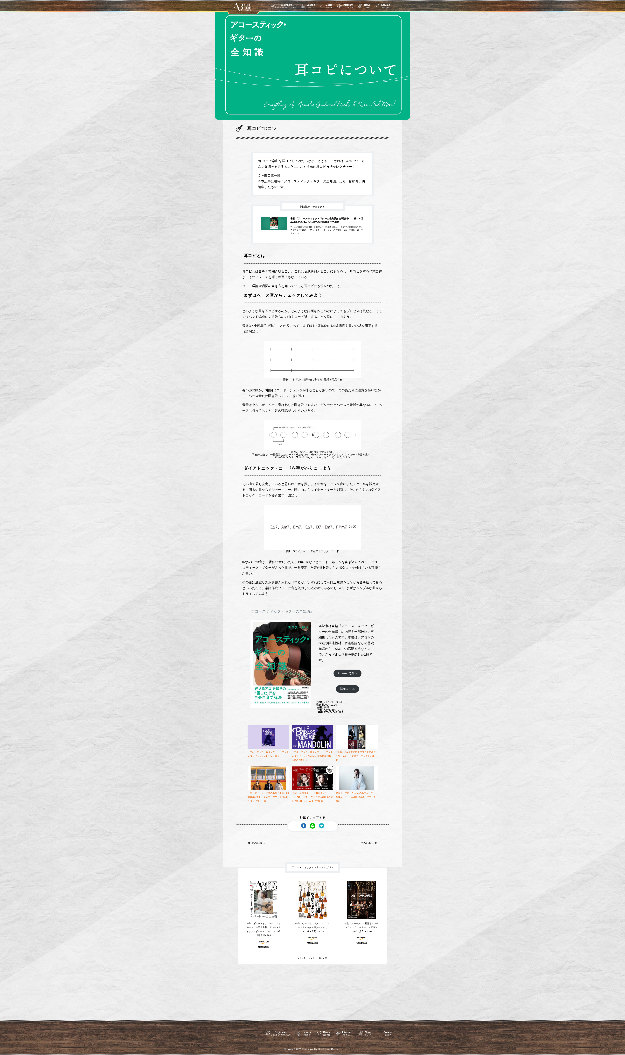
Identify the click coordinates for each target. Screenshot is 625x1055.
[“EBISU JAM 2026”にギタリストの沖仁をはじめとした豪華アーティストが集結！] (356, 748)
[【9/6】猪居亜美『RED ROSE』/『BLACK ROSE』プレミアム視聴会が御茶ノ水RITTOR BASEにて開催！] (312, 789)
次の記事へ (367, 843)
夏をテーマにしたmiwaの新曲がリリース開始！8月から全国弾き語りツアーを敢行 (356, 797)
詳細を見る (347, 689)
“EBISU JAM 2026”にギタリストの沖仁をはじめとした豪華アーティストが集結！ (356, 756)
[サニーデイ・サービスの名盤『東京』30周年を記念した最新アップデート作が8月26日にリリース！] (268, 789)
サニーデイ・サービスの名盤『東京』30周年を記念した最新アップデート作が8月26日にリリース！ (268, 797)
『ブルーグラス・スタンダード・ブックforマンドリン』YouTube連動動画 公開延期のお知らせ (312, 756)
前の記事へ (258, 843)
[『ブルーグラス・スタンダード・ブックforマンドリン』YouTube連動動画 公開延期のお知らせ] (312, 748)
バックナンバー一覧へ (311, 958)
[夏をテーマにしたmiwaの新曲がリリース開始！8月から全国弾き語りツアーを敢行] (356, 789)
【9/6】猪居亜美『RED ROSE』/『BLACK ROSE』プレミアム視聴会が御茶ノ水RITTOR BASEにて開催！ (312, 797)
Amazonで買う (347, 673)
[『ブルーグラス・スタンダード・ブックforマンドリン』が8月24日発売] (268, 748)
